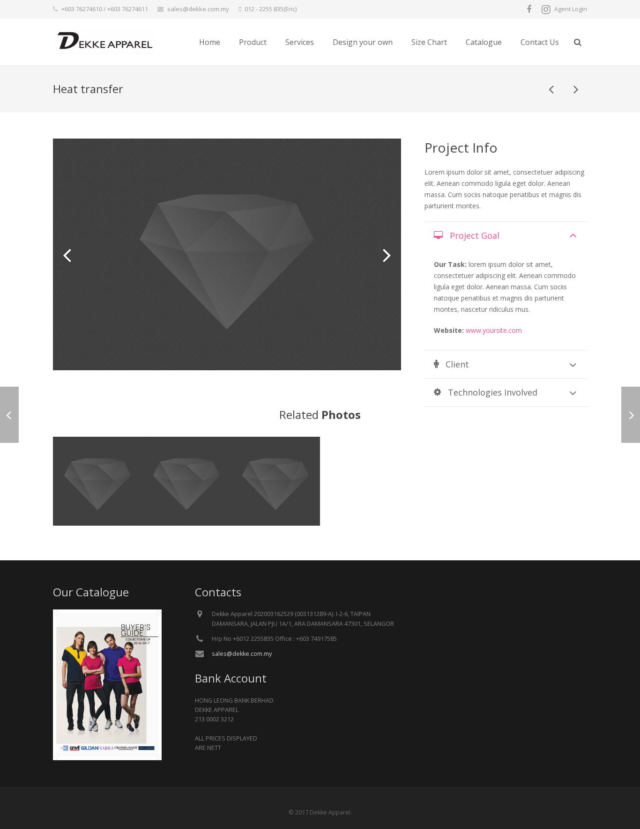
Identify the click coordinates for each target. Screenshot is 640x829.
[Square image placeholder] (186, 481)
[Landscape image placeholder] (97, 481)
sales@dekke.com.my (198, 9)
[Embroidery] (552, 89)
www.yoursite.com (494, 330)
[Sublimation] (575, 89)
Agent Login (570, 9)
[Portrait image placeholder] (275, 481)
